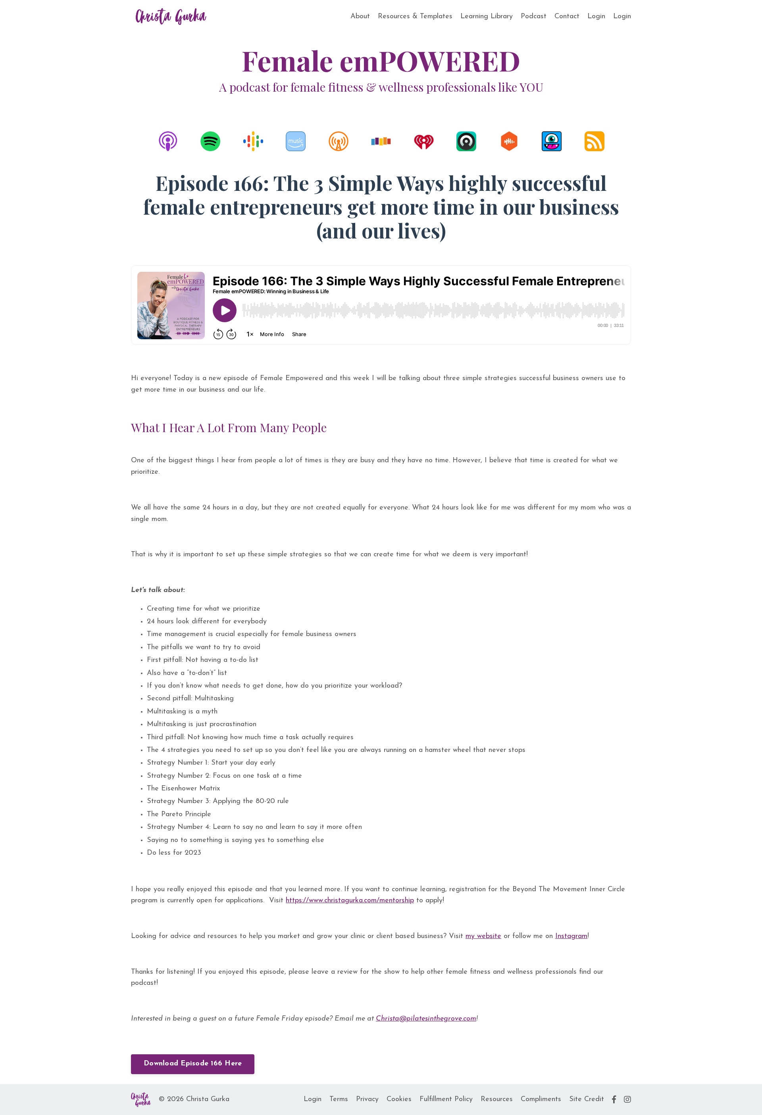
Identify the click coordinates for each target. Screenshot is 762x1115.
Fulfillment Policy (446, 1099)
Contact (566, 16)
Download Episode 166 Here (193, 1063)
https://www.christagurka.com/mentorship (350, 900)
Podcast (533, 16)
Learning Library (486, 16)
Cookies (399, 1099)
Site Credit (586, 1099)
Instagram (571, 936)
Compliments (541, 1099)
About (360, 16)
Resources (497, 1099)
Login (596, 16)
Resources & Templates (415, 16)
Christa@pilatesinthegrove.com (426, 1019)
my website (483, 936)
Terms (338, 1099)
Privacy (367, 1099)
